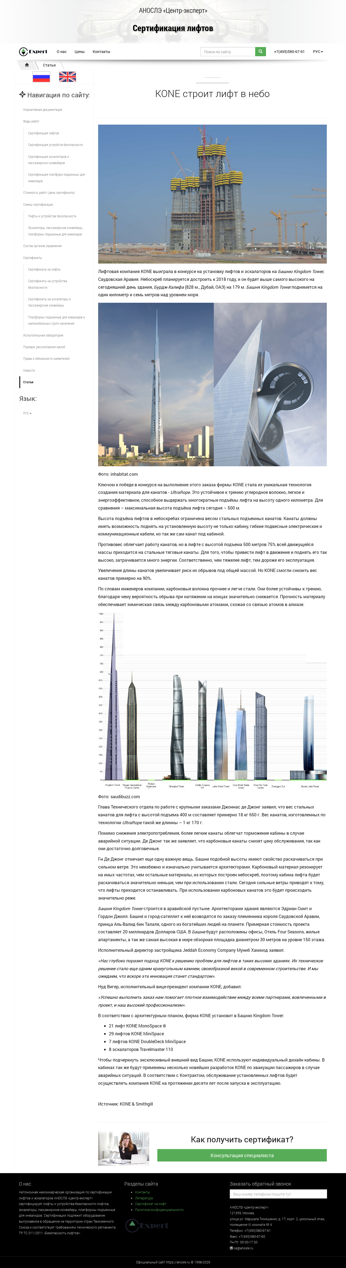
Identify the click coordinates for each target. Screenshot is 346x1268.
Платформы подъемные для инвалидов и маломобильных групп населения (56, 320)
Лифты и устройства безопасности (52, 216)
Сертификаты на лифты (44, 269)
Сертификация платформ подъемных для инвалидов (56, 177)
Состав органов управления (42, 245)
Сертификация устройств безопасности (55, 144)
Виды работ (31, 121)
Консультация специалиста (242, 1155)
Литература (144, 1198)
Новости (29, 370)
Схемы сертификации (38, 204)
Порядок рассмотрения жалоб (44, 346)
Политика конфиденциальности (159, 1209)
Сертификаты (32, 257)
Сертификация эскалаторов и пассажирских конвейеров (48, 159)
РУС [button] (316, 51)
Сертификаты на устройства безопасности (47, 283)
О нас (61, 51)
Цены (80, 51)
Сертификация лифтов (173, 28)
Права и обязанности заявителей (46, 358)
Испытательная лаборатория (43, 335)
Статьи (49, 65)
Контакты (101, 51)
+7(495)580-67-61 (289, 51)
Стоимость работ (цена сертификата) (49, 192)
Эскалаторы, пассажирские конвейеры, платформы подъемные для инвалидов (55, 230)
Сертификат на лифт (151, 1204)
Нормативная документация (42, 109)
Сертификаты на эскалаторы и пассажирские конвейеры (49, 302)
